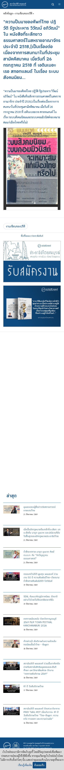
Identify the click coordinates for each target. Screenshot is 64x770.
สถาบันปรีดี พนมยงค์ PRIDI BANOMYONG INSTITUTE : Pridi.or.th (15, 4)
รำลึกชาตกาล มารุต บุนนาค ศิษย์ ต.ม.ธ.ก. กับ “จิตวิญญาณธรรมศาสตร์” (38, 555)
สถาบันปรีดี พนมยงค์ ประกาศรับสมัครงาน (32, 261)
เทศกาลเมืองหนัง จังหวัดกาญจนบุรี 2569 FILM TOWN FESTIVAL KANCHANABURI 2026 (39, 622)
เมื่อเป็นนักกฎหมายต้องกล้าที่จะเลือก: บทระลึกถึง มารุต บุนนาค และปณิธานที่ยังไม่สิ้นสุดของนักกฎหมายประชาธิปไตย (41, 532)
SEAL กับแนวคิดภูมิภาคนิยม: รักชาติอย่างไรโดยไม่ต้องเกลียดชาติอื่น (40, 598)
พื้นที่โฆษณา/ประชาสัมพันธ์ (32, 236)
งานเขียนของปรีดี (15, 226)
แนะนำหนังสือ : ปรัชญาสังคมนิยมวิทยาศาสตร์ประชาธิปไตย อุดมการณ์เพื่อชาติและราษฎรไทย (32, 306)
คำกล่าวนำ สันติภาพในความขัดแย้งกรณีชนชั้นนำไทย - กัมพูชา (39, 643)
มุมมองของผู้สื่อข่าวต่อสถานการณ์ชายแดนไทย (39, 508)
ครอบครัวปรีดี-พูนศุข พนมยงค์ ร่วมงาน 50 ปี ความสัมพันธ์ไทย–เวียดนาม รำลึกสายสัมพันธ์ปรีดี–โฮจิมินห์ (41, 577)
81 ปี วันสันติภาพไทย (33, 686)
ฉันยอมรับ (39, 765)
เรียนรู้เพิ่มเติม (25, 765)
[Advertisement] (32, 370)
